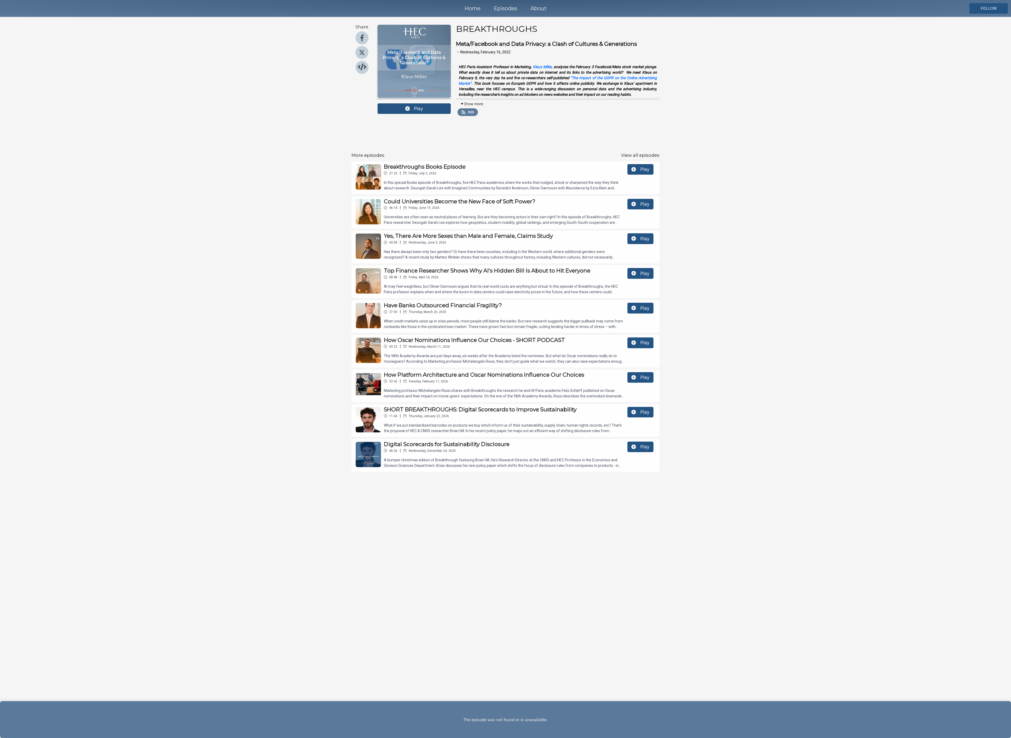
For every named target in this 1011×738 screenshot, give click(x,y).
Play (418, 108)
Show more (473, 104)
